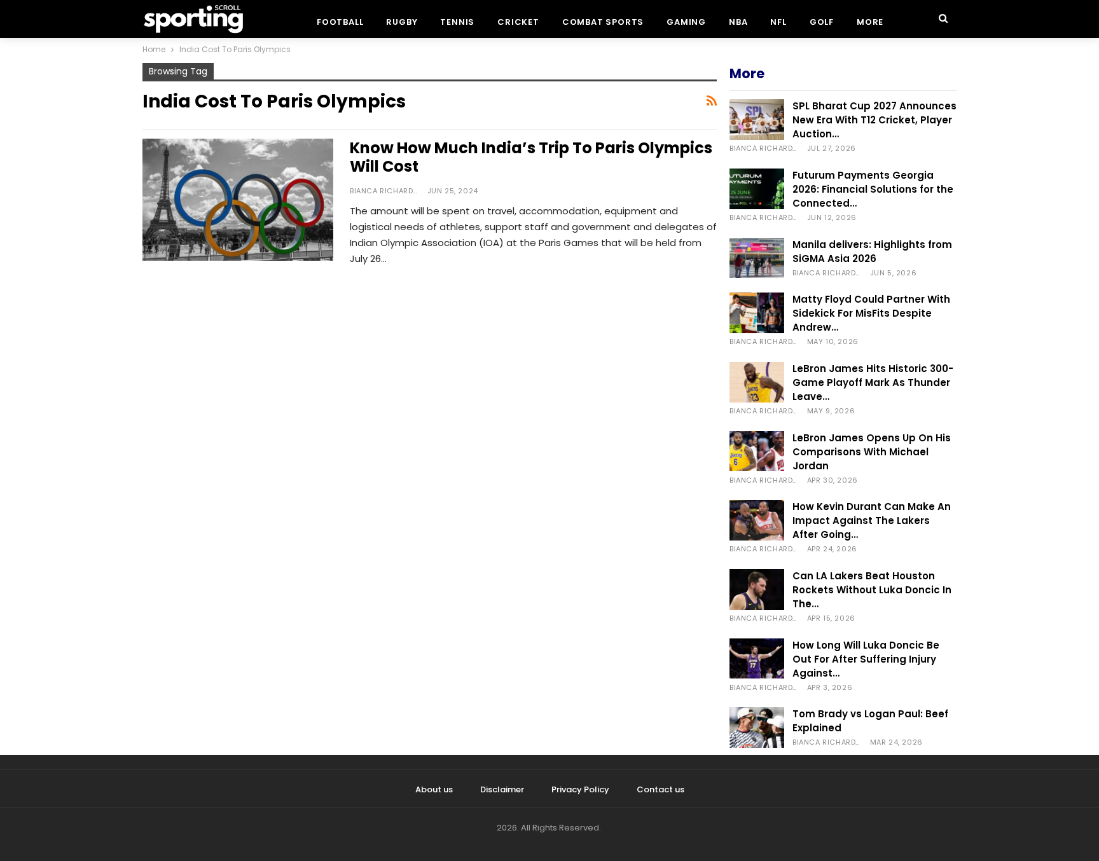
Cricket (518, 22)
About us (434, 789)
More (870, 22)
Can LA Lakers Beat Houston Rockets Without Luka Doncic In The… (871, 589)
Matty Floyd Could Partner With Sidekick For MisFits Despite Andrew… (871, 313)
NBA (738, 22)
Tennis (457, 22)
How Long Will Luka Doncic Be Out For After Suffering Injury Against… (865, 659)
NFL (778, 22)
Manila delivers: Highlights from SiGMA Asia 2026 (872, 251)
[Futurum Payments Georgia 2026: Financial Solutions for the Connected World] (756, 189)
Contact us (660, 789)
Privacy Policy (580, 789)
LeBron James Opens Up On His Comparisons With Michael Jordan (871, 451)
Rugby (401, 22)
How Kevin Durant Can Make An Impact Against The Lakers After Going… (871, 520)
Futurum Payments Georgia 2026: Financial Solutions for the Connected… (872, 189)
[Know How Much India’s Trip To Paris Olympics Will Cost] (237, 200)
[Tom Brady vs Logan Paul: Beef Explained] (756, 727)
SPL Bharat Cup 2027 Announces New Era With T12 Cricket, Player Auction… (874, 120)
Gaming (686, 22)
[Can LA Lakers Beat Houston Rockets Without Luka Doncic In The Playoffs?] (756, 589)
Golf (822, 22)
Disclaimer (502, 789)
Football (340, 22)
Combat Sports (603, 22)
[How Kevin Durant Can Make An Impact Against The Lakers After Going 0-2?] (756, 520)
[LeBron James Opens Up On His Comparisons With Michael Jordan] (756, 451)
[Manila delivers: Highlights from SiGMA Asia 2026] (756, 258)
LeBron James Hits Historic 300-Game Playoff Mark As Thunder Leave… (872, 382)
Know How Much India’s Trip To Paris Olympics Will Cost (531, 157)
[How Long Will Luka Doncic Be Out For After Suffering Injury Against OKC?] (756, 658)
